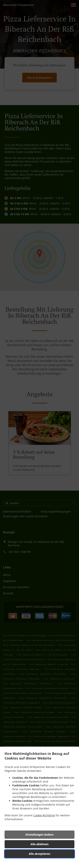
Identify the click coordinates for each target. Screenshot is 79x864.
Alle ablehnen (39, 844)
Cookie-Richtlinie (44, 815)
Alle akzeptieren (39, 854)
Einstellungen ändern (39, 834)
